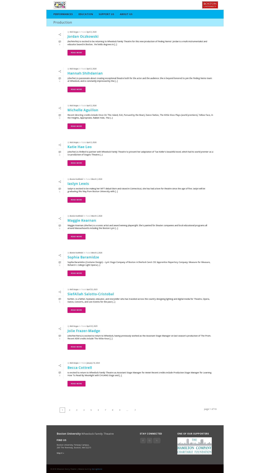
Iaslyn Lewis (78, 183)
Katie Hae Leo (80, 146)
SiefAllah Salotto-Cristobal (91, 294)
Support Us (106, 14)
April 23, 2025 (92, 289)
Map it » (60, 453)
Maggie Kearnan (82, 220)
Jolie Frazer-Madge (84, 330)
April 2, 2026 (91, 32)
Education (85, 14)
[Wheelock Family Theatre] (59, 5)
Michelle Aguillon (83, 110)
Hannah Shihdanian (85, 73)
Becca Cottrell (80, 367)
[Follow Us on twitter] (156, 440)
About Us (126, 14)
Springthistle (97, 469)
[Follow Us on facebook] (143, 440)
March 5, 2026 (96, 179)
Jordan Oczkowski (83, 36)
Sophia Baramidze (83, 257)
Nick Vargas (74, 32)
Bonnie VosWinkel (76, 179)
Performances (63, 14)
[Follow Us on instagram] (149, 440)
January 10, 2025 (93, 363)
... (127, 410)
